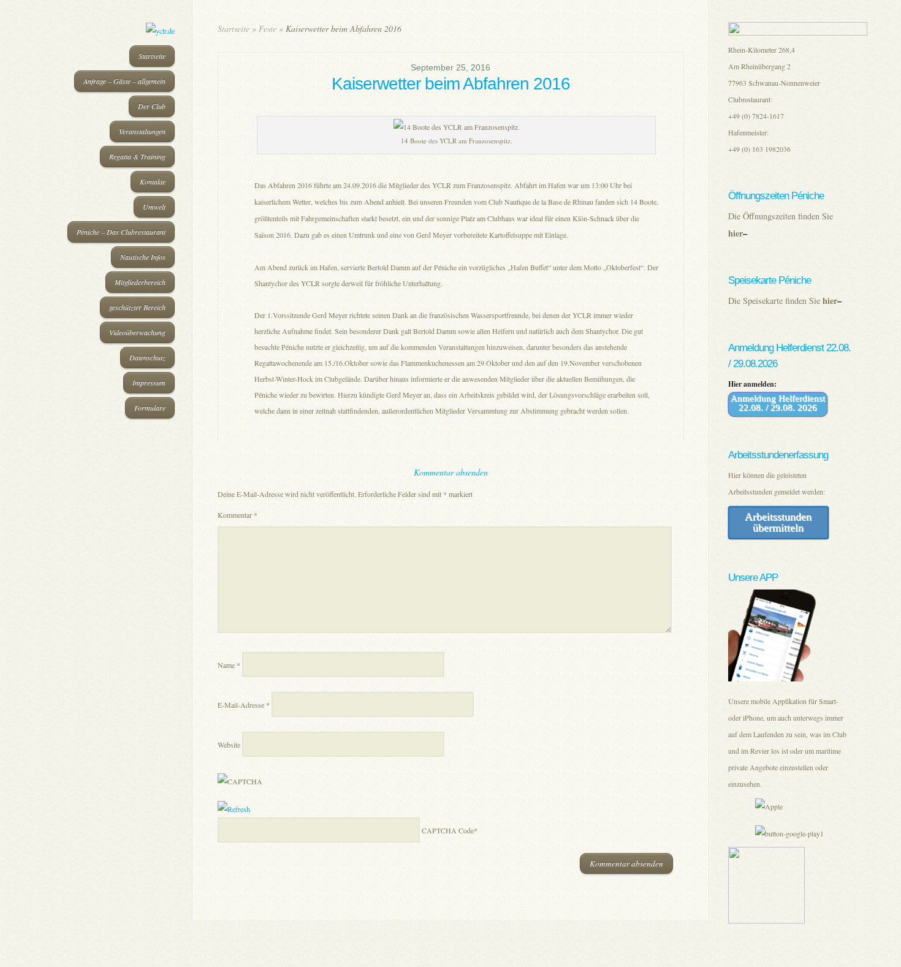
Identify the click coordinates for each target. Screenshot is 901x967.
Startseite (152, 56)
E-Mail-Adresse (244, 705)
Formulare (149, 407)
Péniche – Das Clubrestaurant (121, 232)
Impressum (148, 382)
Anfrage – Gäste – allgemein (124, 81)
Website (229, 744)
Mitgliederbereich (140, 282)
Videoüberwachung (137, 332)
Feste (267, 28)
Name (229, 665)
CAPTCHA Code (448, 830)
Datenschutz (147, 357)
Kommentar (237, 515)
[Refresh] (234, 809)
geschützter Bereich (137, 307)
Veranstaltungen (142, 131)
